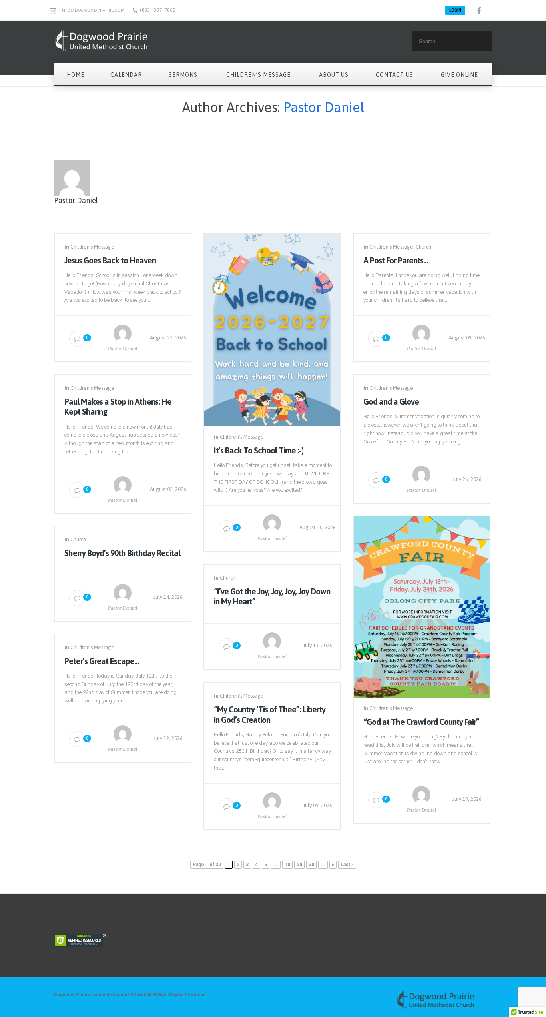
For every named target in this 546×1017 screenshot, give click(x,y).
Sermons (183, 75)
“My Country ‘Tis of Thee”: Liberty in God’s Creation (269, 714)
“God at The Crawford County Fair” (421, 721)
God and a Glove (391, 401)
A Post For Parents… (395, 260)
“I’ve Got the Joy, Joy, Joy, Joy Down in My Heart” (272, 596)
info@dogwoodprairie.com (92, 10)
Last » (347, 864)
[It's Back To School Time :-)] (272, 328)
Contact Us (394, 75)
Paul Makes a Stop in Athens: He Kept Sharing (117, 406)
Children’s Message (258, 75)
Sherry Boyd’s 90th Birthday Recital (122, 553)
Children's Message (92, 247)
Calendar (126, 75)
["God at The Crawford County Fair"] (422, 605)
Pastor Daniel (323, 107)
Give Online (459, 75)
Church (423, 247)
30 (311, 864)
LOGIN (455, 10)
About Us (334, 75)
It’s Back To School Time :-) (258, 450)
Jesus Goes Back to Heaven (110, 260)
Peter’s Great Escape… (101, 661)
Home (75, 75)
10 (287, 864)
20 (299, 864)
